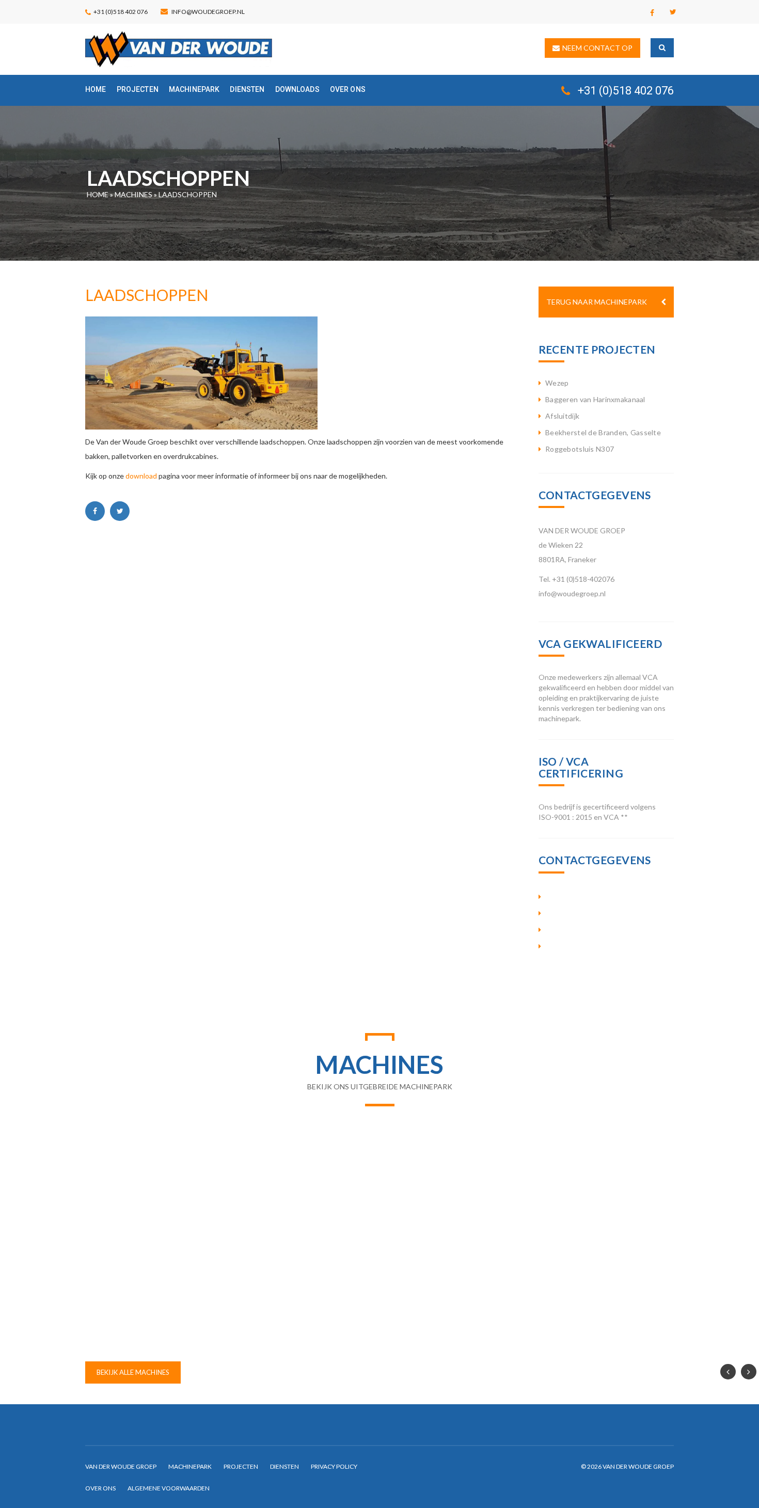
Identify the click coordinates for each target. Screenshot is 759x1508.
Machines (133, 194)
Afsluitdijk (562, 415)
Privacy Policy (334, 1466)
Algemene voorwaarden (169, 1488)
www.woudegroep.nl (589, 946)
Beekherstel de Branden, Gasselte (603, 432)
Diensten (247, 89)
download (141, 475)
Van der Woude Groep (120, 1466)
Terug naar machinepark (596, 301)
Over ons (348, 89)
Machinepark (194, 89)
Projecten (138, 89)
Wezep (556, 382)
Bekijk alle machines (133, 1372)
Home (95, 89)
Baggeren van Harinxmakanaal (595, 399)
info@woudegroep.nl (208, 11)
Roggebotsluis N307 (579, 449)
